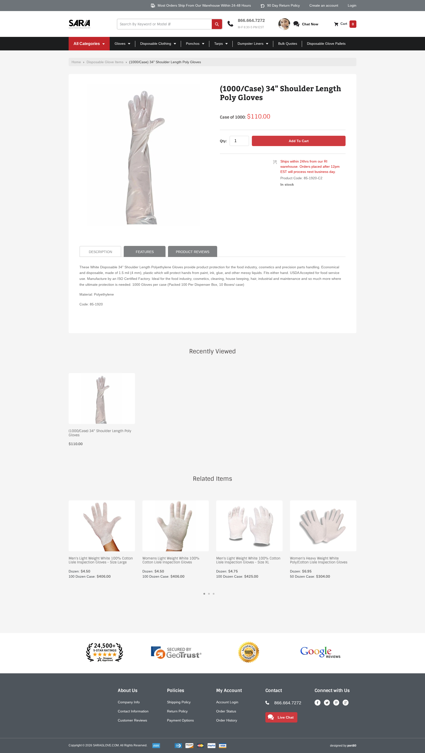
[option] (143, 155)
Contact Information (133, 711)
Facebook (317, 703)
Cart (346, 24)
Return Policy (177, 711)
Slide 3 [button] (213, 594)
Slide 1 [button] (204, 594)
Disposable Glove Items (105, 62)
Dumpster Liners (248, 46)
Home (76, 62)
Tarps (216, 46)
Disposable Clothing (153, 46)
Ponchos (190, 46)
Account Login (227, 702)
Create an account (323, 5)
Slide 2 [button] (209, 594)
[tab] (204, 594)
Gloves (118, 46)
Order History (226, 720)
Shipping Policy (179, 702)
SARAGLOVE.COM (106, 745)
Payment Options (180, 720)
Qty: (223, 141)
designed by (343, 745)
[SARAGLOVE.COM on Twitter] (327, 703)
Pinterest (336, 703)
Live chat (286, 717)
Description (100, 252)
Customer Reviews (132, 720)
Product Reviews (192, 252)
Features (145, 252)
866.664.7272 (251, 20)
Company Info (129, 702)
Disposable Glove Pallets (326, 43)
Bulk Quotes (287, 43)
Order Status (226, 711)
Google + (346, 703)
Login (352, 5)
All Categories (85, 46)
